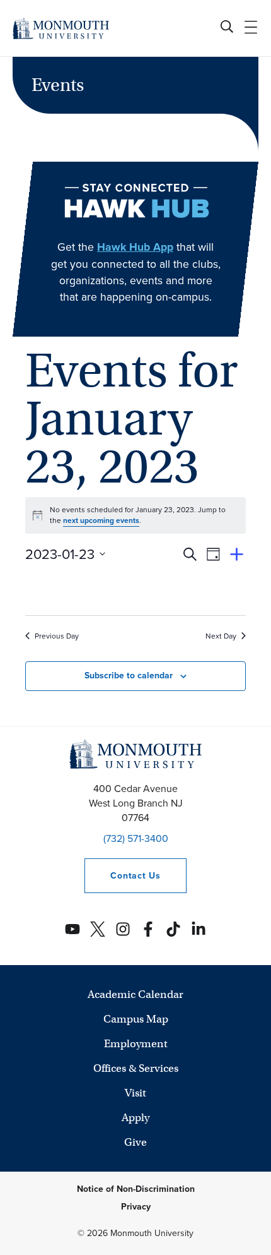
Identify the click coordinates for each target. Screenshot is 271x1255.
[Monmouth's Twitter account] (97, 929)
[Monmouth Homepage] (61, 28)
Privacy (136, 1206)
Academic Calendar (135, 994)
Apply (135, 1117)
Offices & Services (135, 1068)
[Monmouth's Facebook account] (148, 929)
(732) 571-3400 (135, 838)
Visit (135, 1093)
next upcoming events (101, 520)
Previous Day (57, 636)
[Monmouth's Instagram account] (122, 929)
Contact (122, 875)
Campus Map (135, 1019)
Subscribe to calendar (128, 675)
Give (135, 1142)
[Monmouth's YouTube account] (72, 929)
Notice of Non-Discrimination (136, 1189)
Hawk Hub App (135, 247)
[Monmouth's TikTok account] (173, 929)
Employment (136, 1043)
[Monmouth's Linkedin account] (198, 929)
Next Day (220, 636)
